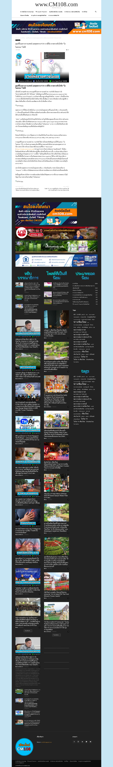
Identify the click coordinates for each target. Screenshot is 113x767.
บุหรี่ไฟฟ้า (79, 327)
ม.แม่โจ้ (92, 344)
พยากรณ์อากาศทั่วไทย (81, 334)
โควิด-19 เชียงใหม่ (79, 359)
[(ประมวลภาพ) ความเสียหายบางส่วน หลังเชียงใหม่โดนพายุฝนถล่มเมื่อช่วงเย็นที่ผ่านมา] (48, 302)
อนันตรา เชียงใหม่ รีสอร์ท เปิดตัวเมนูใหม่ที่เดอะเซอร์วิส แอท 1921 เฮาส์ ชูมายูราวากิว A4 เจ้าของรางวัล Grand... (55, 333)
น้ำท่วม (91, 325)
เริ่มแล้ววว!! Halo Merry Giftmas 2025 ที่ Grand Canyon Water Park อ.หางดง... (56, 495)
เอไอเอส (92, 354)
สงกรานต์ (88, 349)
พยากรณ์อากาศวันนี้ (80, 342)
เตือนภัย (83, 354)
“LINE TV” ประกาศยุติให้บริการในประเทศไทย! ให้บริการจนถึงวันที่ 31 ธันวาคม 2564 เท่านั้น (56, 189)
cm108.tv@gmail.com (46, 742)
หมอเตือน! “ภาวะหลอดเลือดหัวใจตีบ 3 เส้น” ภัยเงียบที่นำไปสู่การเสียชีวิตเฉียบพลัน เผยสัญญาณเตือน (27, 560)
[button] (96, 12)
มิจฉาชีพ (75, 349)
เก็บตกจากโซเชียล (24, 15)
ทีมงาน (16, 412)
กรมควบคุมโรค (76, 317)
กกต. (87, 314)
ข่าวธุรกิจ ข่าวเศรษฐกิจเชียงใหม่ (38, 15)
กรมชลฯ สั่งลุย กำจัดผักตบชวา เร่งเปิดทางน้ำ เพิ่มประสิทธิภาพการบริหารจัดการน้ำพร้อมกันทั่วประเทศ (27, 375)
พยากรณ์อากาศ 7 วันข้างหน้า (80, 332)
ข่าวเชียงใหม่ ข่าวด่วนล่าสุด (27, 11)
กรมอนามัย (83, 317)
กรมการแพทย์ (91, 314)
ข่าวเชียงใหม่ (80, 322)
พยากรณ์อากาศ (80, 330)
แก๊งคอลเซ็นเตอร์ (77, 357)
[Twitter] (86, 741)
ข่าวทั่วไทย (84, 11)
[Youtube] (90, 741)
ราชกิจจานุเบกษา (82, 349)
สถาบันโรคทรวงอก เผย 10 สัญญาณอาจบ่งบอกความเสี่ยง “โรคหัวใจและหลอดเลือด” (27, 530)
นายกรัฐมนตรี (86, 325)
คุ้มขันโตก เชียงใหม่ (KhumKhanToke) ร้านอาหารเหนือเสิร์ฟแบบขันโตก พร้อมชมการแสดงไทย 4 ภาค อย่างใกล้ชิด (56, 465)
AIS (75, 314)
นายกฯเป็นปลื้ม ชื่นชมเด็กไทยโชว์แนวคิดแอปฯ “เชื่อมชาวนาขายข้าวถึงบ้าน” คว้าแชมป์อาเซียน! (27, 189)
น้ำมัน (75, 327)
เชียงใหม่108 (77, 354)
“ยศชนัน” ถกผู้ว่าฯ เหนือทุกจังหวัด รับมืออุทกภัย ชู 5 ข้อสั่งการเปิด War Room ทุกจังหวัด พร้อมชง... (27, 590)
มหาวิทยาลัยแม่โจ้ (89, 346)
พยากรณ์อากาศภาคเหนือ (79, 339)
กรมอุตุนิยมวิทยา (91, 317)
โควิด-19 (84, 357)
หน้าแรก (17, 38)
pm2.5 (83, 314)
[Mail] (82, 741)
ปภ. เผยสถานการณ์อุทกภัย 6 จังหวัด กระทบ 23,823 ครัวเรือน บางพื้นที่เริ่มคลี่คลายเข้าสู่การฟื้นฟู (27, 501)
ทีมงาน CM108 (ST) (19, 349)
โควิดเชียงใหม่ (90, 359)
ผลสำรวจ (90, 327)
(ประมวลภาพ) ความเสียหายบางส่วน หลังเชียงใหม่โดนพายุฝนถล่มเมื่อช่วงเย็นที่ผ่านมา (61, 301)
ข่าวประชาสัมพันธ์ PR (54, 15)
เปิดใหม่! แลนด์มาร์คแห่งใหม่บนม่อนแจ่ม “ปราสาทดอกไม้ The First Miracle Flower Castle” (56, 594)
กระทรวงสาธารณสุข (86, 319)
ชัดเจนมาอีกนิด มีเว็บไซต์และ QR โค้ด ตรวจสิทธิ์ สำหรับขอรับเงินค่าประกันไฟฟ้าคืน (60, 294)
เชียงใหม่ (85, 351)
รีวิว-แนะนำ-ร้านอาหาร (41, 11)
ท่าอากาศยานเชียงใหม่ (78, 324)
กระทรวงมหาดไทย (77, 319)
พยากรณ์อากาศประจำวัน (83, 337)
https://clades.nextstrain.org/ (25, 149)
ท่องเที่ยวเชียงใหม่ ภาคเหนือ (55, 11)
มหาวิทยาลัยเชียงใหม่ (79, 346)
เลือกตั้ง (87, 354)
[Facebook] (74, 741)
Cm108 (79, 314)
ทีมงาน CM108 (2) (47, 406)
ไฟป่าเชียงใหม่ (76, 362)
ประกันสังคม (85, 327)
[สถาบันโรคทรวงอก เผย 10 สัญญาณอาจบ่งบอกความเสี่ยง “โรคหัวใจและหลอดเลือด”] (27, 518)
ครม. (88, 322)
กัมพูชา (93, 319)
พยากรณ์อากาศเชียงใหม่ (82, 344)
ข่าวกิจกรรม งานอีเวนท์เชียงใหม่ (72, 11)
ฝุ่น (94, 327)
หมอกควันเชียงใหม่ (77, 351)
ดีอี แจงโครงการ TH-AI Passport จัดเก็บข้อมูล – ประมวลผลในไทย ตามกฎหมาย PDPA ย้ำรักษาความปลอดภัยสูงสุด (27, 439)
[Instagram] (78, 741)
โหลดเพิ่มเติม (27, 630)
